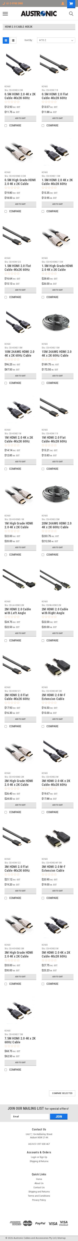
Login (33, 1157)
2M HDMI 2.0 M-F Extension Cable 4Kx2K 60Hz (53, 699)
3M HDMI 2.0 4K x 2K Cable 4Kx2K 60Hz (56, 783)
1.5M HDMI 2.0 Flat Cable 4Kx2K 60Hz (18, 268)
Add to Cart (20, 118)
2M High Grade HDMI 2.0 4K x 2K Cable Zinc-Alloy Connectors (20, 784)
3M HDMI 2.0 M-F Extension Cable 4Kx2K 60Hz (53, 870)
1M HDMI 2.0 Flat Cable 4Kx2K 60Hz (54, 439)
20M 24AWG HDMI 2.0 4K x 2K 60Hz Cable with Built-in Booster (57, 527)
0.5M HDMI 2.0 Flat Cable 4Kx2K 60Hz (55, 96)
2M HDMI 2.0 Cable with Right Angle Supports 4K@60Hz (55, 613)
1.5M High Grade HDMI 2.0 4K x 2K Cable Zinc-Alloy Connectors (57, 269)
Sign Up (43, 1157)
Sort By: (28, 40)
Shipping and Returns (39, 1191)
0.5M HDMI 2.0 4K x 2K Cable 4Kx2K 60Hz (20, 96)
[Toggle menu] (5, 13)
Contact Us (39, 1187)
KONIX (8, 86)
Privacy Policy (39, 1200)
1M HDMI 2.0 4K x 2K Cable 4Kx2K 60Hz (19, 439)
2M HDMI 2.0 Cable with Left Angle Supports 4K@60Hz (18, 613)
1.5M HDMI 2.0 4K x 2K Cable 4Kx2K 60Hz (57, 182)
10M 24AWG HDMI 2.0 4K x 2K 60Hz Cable (19, 353)
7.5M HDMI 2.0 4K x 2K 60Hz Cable (20, 1040)
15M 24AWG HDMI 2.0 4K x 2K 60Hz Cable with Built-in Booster (57, 355)
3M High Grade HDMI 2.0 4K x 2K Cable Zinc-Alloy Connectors (20, 956)
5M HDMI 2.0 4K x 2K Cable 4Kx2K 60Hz (56, 954)
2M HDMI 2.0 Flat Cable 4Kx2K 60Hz (17, 697)
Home (39, 1179)
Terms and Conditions (39, 1196)
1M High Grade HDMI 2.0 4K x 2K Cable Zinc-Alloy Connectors (20, 527)
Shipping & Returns (39, 1161)
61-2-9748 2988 (14, 3)
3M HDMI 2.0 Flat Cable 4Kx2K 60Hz (17, 868)
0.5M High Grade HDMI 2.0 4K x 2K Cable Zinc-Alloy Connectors (20, 183)
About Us (39, 1183)
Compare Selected (62, 1093)
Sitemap (61, 1238)
